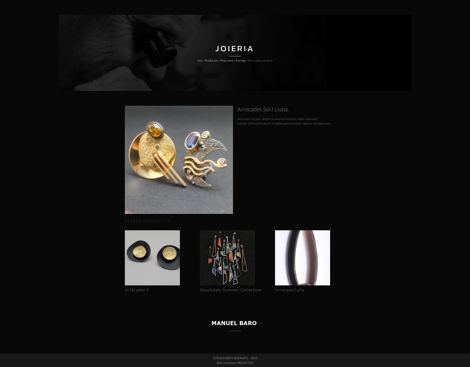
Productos (211, 60)
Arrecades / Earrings (233, 60)
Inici (199, 60)
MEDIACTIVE (245, 362)
